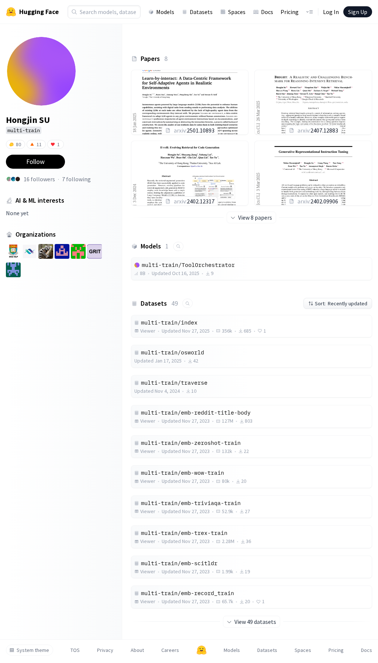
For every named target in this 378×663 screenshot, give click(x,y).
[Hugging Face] (201, 650)
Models (165, 12)
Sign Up (357, 12)
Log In (331, 12)
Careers (170, 650)
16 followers (39, 179)
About (137, 650)
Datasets (201, 12)
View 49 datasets (255, 621)
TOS (75, 650)
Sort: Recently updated (341, 303)
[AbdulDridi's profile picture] (9, 179)
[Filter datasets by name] (187, 303)
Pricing (290, 12)
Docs (267, 12)
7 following (76, 179)
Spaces (236, 12)
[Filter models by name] (178, 246)
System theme (33, 650)
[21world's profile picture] (18, 179)
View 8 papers (255, 217)
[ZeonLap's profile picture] (13, 179)
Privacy (105, 650)
